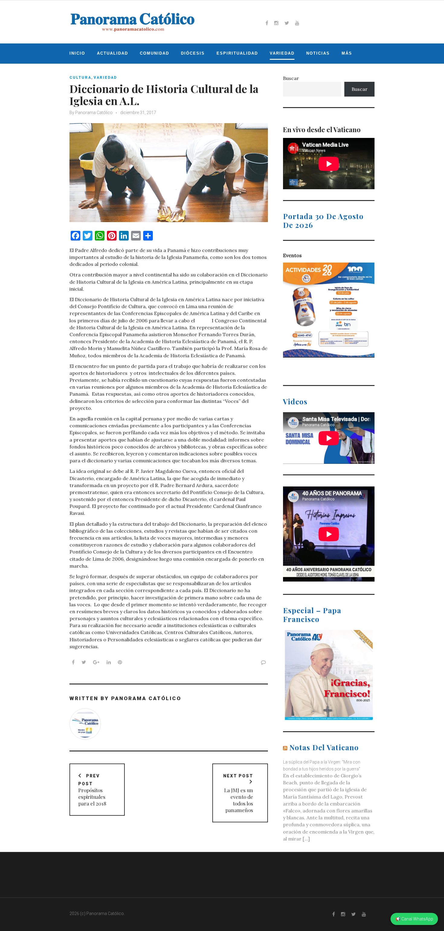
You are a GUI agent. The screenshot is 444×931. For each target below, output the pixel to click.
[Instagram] (276, 23)
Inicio (77, 53)
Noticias (318, 53)
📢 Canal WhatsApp (414, 919)
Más (347, 53)
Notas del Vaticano (324, 747)
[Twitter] (286, 23)
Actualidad (112, 53)
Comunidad (154, 53)
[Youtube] (297, 23)
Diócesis (193, 53)
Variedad (282, 53)
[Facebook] (267, 23)
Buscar (291, 78)
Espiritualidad (237, 53)
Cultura (80, 77)
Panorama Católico (94, 112)
